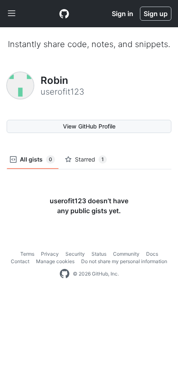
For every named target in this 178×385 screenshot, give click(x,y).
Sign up (156, 14)
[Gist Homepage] (64, 14)
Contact (20, 261)
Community (126, 254)
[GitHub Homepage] (65, 274)
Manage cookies (55, 261)
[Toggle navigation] (12, 13)
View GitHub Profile (89, 126)
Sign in (122, 14)
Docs (152, 254)
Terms (27, 254)
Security (75, 254)
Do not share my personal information (124, 261)
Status (98, 254)
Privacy (50, 254)
